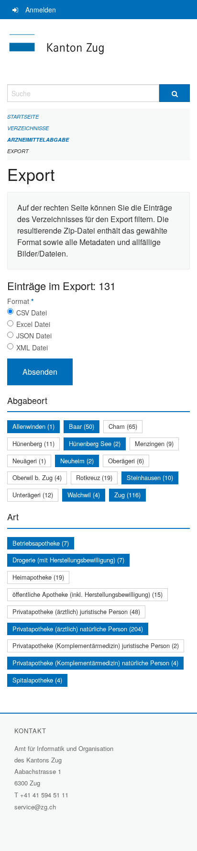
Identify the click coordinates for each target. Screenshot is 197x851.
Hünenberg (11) (33, 443)
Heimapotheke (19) (38, 577)
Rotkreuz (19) (94, 477)
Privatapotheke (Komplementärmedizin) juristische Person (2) (95, 645)
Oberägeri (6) (126, 460)
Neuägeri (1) (29, 460)
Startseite (23, 116)
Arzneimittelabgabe (38, 139)
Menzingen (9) (154, 443)
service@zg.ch (35, 806)
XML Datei (32, 347)
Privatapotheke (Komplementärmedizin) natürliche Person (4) (95, 662)
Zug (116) (127, 494)
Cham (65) (123, 426)
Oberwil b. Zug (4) (37, 477)
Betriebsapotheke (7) (40, 543)
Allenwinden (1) (33, 426)
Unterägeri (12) (32, 494)
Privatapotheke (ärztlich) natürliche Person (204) (77, 628)
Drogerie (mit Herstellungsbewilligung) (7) (68, 559)
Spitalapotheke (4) (37, 679)
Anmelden (40, 9)
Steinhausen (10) (150, 477)
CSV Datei (31, 312)
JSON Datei (34, 335)
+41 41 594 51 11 (44, 794)
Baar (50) (81, 426)
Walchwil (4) (83, 494)
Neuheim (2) (77, 460)
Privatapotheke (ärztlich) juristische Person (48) (76, 611)
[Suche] (174, 93)
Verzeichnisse (28, 128)
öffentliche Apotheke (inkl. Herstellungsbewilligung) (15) (87, 594)
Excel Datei (33, 324)
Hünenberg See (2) (94, 443)
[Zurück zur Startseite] (98, 51)
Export (18, 151)
